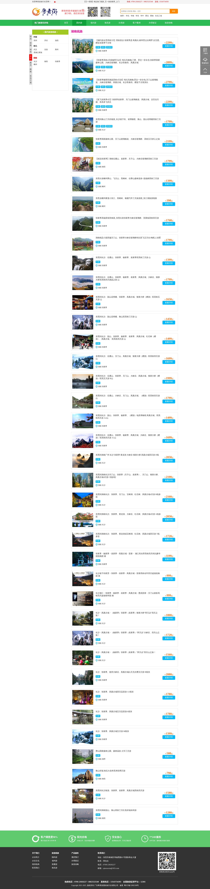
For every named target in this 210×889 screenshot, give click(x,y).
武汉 (35, 49)
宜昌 (46, 49)
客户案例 (136, 23)
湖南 (35, 58)
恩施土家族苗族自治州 (38, 52)
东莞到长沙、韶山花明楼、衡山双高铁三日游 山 (116, 317)
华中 (142, 16)
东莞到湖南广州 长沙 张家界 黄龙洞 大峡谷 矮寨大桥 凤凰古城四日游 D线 (127, 455)
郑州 (35, 40)
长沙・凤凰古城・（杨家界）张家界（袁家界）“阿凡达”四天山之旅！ (126, 652)
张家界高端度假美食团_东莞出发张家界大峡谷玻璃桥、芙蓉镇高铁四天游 (127, 218)
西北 (147, 16)
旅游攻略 (169, 23)
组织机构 (35, 864)
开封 (46, 40)
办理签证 (153, 23)
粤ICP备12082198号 (131, 885)
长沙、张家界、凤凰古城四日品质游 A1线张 (115, 692)
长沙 (35, 61)
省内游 (93, 23)
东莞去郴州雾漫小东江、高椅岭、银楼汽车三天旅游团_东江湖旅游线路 (126, 198)
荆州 (56, 49)
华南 (132, 16)
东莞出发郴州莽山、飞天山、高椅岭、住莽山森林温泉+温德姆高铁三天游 (127, 178)
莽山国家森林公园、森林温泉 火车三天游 (113, 751)
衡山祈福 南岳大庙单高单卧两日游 (110, 771)
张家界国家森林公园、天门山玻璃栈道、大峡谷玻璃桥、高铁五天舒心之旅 (128, 139)
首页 (66, 23)
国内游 (79, 23)
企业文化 (35, 861)
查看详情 (169, 46)
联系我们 (35, 868)
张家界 (57, 61)
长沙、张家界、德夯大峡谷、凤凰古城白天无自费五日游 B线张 (123, 672)
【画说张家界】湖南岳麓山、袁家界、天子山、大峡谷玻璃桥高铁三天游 (127, 159)
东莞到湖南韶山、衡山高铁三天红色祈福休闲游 (116, 810)
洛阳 (56, 40)
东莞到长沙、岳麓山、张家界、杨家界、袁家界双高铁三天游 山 (123, 257)
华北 (127, 16)
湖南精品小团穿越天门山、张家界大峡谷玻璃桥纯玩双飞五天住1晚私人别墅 (128, 238)
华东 (137, 16)
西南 (152, 16)
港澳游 (54, 864)
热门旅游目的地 (41, 23)
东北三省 (158, 16)
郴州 (35, 64)
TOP (205, 72)
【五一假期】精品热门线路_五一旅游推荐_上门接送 (84, 2)
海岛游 (107, 23)
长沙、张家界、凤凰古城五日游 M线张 (112, 731)
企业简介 (35, 857)
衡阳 (46, 61)
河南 (35, 37)
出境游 (121, 23)
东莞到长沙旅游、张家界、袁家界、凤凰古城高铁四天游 (120, 790)
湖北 (35, 46)
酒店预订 (75, 857)
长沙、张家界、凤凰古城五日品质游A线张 (114, 711)
